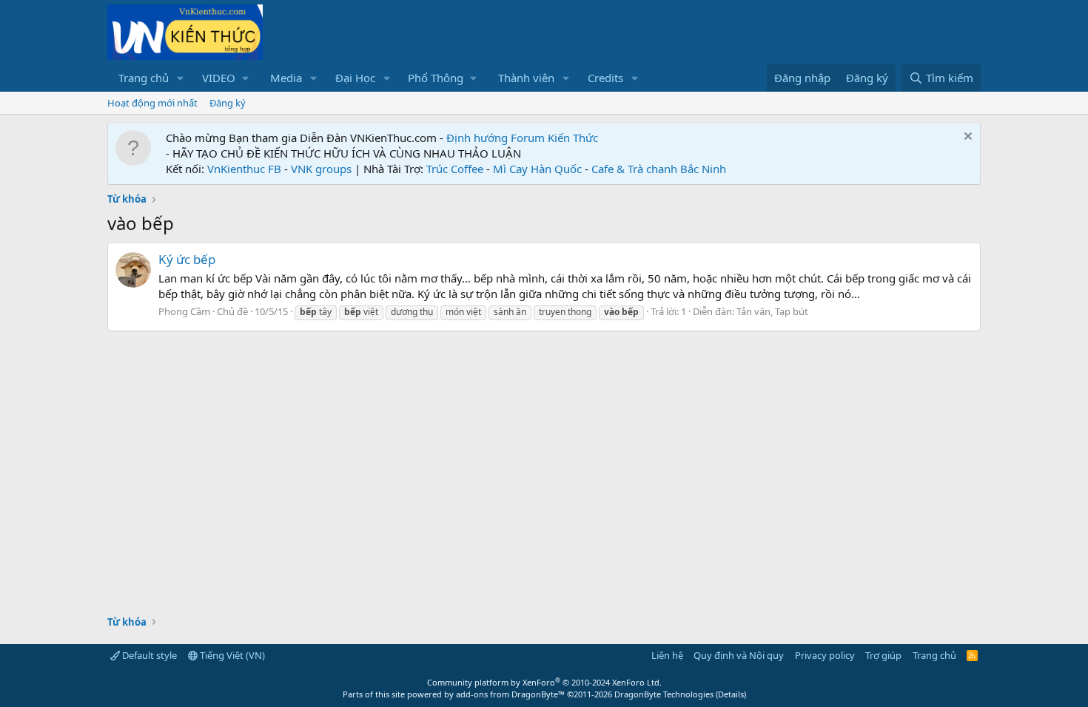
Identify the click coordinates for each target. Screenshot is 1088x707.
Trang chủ (143, 77)
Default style (148, 655)
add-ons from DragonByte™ (510, 694)
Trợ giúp (883, 655)
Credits (605, 77)
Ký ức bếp (186, 259)
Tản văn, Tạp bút (772, 311)
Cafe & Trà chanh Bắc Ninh (658, 168)
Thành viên (526, 77)
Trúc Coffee (454, 168)
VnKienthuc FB (244, 168)
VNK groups (321, 168)
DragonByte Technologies (663, 694)
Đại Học (355, 77)
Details (731, 694)
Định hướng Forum (495, 137)
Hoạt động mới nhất (152, 102)
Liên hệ (667, 655)
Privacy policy (825, 655)
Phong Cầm (184, 311)
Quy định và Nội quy (739, 655)
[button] (180, 78)
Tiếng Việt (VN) (231, 655)
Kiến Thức (573, 137)
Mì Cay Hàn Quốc (537, 168)
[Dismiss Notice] (966, 138)
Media (286, 77)
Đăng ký (227, 102)
